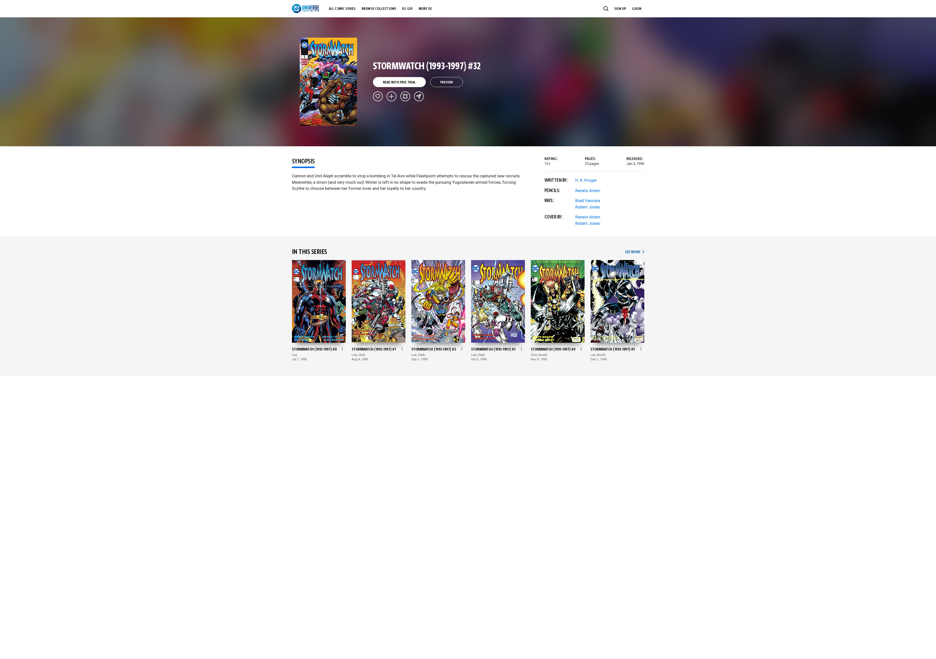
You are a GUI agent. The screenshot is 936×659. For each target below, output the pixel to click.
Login (636, 9)
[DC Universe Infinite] (305, 8)
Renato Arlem (587, 190)
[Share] (419, 96)
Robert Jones (587, 207)
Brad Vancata (587, 200)
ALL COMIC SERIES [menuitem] (342, 9)
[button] (606, 8)
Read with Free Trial (399, 82)
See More (634, 252)
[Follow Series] (405, 96)
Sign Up (620, 9)
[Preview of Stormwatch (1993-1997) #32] (328, 82)
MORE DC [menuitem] (425, 9)
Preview (446, 82)
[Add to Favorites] (378, 96)
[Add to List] (391, 96)
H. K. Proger (586, 180)
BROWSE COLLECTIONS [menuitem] (379, 9)
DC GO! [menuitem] (407, 9)
